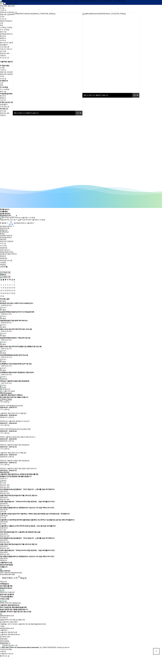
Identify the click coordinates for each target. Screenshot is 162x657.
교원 (1, 23)
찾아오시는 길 (4, 656)
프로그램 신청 (4, 47)
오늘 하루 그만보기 (12, 3)
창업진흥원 (3, 639)
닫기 (78, 113)
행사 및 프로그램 (7, 102)
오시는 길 (3, 19)
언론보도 (3, 55)
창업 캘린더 (4, 45)
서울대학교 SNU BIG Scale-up (10, 634)
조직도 (2, 17)
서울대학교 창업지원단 (7, 62)
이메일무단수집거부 (6, 654)
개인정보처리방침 (6, 649)
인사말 (2, 8)
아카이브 (3, 40)
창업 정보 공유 (4, 53)
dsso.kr (66, 647)
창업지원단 (5, 65)
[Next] (9, 399)
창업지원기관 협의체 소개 (8, 12)
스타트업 (5, 87)
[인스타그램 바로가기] (1, 645)
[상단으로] (156, 651)
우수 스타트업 (4, 30)
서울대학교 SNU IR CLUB (8, 632)
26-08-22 (3, 275)
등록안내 (3, 38)
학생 (1, 25)
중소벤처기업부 (5, 637)
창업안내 (5, 81)
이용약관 (3, 651)
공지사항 (3, 51)
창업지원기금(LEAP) (6, 14)
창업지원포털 (4, 641)
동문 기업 (3, 32)
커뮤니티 (5, 109)
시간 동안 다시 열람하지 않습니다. (26, 113)
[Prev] (3, 399)
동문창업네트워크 (8, 94)
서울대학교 (3, 630)
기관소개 (3, 10)
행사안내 (3, 36)
